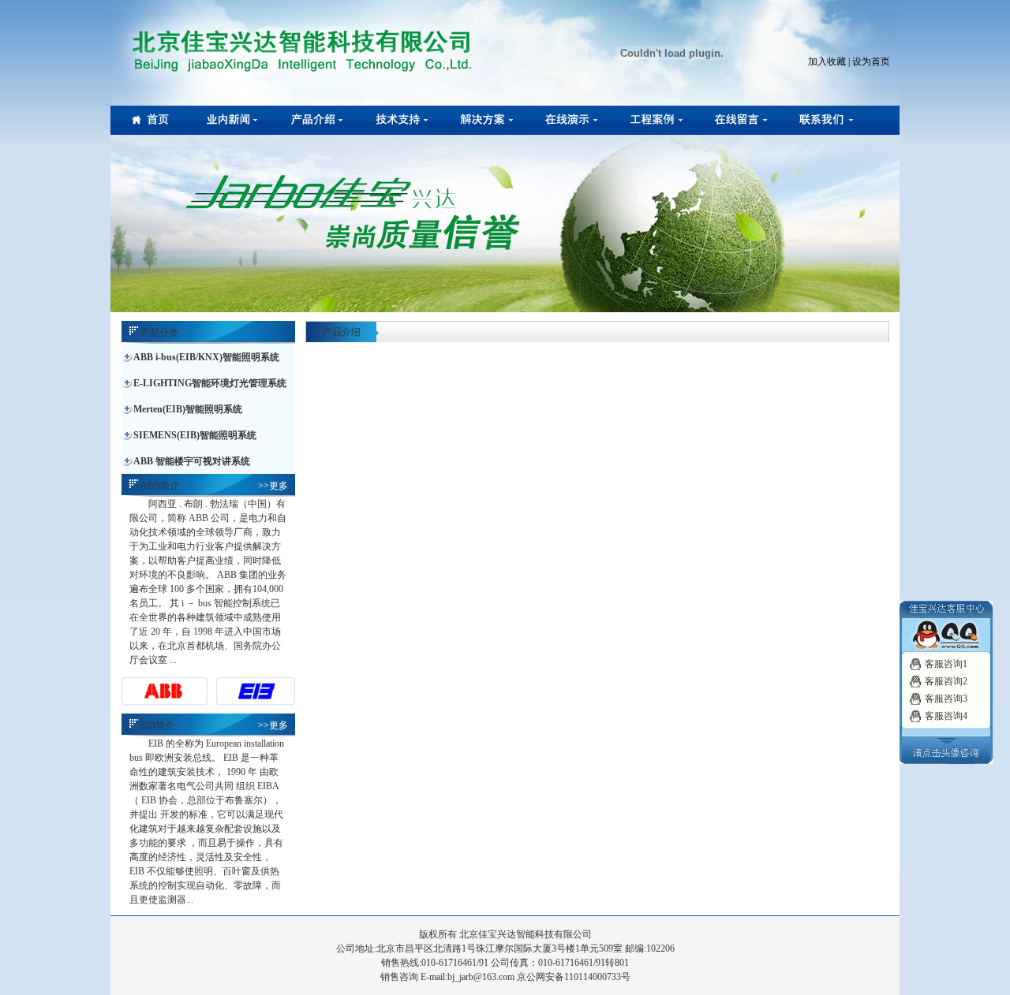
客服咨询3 (946, 698)
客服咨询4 (946, 715)
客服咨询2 (946, 681)
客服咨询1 (946, 663)
